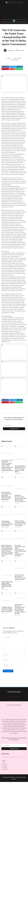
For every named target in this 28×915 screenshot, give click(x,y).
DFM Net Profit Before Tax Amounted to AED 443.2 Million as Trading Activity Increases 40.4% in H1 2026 (20, 609)
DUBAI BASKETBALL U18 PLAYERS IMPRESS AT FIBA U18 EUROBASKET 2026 (7, 585)
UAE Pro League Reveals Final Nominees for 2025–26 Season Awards (20, 577)
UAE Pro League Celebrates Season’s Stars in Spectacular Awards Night (20, 523)
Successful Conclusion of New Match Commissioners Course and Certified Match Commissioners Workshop (20, 550)
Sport (9, 58)
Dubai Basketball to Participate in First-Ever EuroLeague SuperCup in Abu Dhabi (20, 469)
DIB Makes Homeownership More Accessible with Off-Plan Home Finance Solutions (20, 498)
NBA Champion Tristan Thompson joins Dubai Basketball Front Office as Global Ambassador (6, 496)
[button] (14, 20)
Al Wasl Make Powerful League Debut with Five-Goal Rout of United (7, 523)
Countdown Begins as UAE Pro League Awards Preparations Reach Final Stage (7, 609)
